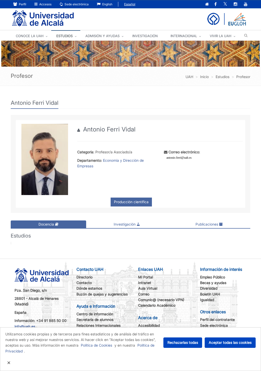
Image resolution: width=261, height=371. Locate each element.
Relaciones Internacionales (98, 325)
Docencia (46, 224)
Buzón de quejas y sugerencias (102, 294)
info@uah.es (25, 326)
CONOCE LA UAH (30, 36)
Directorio (84, 277)
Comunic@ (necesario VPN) (161, 300)
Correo (143, 294)
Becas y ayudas (213, 282)
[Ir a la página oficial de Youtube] (245, 4)
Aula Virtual (147, 288)
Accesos (44, 4)
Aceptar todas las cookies (230, 342)
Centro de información (94, 314)
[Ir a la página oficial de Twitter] (225, 4)
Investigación (125, 224)
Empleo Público (212, 277)
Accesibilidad (149, 325)
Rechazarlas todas (182, 342)
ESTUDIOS (64, 36)
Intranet (144, 282)
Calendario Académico (156, 305)
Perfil (22, 4)
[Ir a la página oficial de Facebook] (215, 4)
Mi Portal (145, 277)
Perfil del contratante (217, 319)
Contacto (84, 282)
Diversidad (208, 288)
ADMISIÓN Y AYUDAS (102, 36)
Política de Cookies (96, 345)
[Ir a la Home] (42, 18)
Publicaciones (207, 224)
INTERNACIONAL (184, 36)
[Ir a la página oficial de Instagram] (235, 4)
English (106, 4)
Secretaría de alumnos (94, 319)
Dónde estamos (89, 288)
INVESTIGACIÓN (145, 36)
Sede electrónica (76, 4)
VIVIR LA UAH (220, 36)
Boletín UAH (210, 294)
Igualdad (207, 300)
